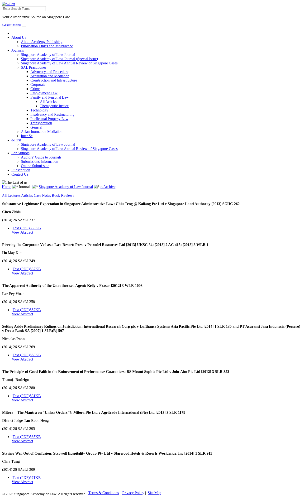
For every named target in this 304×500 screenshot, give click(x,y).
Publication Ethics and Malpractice (47, 46)
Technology (39, 110)
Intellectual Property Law (49, 119)
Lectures (14, 195)
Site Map (154, 493)
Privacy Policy (133, 493)
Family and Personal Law (49, 97)
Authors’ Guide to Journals (41, 157)
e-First (16, 140)
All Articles (48, 102)
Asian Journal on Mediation (41, 132)
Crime (35, 89)
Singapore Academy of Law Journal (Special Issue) (59, 59)
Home (6, 187)
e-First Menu (11, 25)
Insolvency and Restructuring (52, 114)
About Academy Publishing (41, 42)
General (36, 127)
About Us (18, 37)
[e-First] (8, 4)
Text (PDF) (27, 228)
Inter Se (27, 136)
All (4, 195)
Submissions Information (39, 161)
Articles (27, 195)
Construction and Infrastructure (53, 80)
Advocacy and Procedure (49, 72)
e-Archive (107, 187)
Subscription (20, 170)
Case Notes (42, 195)
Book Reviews (63, 195)
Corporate (37, 84)
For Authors (20, 153)
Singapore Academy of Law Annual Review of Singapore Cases (69, 63)
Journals (17, 50)
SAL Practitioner (33, 67)
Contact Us (19, 174)
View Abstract (22, 232)
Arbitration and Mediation (49, 76)
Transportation (41, 123)
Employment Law (43, 93)
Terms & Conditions (103, 493)
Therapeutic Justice (54, 106)
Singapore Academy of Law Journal (48, 55)
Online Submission (35, 166)
